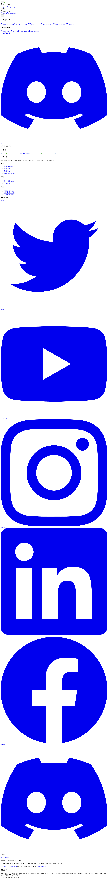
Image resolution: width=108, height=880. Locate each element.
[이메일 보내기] (2, 143)
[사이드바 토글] (2, 2)
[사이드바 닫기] (2, 15)
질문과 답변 (7, 180)
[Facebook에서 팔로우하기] (9, 34)
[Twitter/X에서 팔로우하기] (2, 34)
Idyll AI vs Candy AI (9, 194)
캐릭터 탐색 (7, 171)
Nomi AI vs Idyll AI (9, 190)
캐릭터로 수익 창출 (9, 173)
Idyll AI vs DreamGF (9, 193)
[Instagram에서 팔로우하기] (5, 34)
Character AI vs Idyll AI (10, 191)
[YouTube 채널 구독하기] (3, 34)
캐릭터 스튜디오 (9, 166)
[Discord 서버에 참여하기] (54, 141)
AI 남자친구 (7, 170)
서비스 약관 (7, 183)
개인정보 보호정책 (9, 181)
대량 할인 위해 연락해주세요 (9, 866)
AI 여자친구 (7, 168)
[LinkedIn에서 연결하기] (7, 34)
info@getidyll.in (5, 857)
